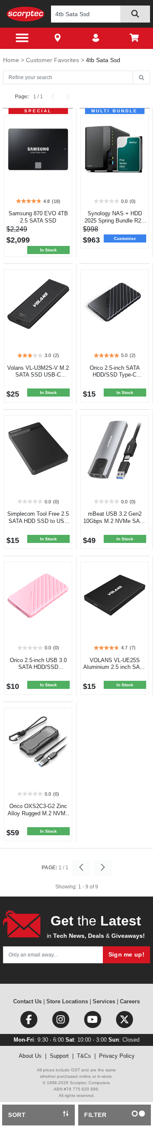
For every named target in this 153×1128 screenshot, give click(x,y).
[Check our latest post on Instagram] (61, 1021)
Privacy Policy (117, 1056)
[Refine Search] (141, 78)
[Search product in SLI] (135, 14)
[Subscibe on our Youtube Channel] (93, 1021)
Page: (22, 97)
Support (59, 1056)
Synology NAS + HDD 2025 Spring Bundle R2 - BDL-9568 (114, 220)
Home (12, 60)
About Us (30, 1056)
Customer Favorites (53, 60)
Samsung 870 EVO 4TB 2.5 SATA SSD (38, 217)
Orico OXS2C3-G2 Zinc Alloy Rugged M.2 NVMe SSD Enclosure (38, 813)
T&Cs (84, 1056)
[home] (25, 13)
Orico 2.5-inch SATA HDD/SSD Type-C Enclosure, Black (115, 375)
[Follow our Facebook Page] (29, 1021)
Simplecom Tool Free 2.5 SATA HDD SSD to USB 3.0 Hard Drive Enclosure (38, 521)
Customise (125, 238)
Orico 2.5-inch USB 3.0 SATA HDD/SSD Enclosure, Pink (38, 667)
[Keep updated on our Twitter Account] (124, 1021)
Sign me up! (126, 954)
